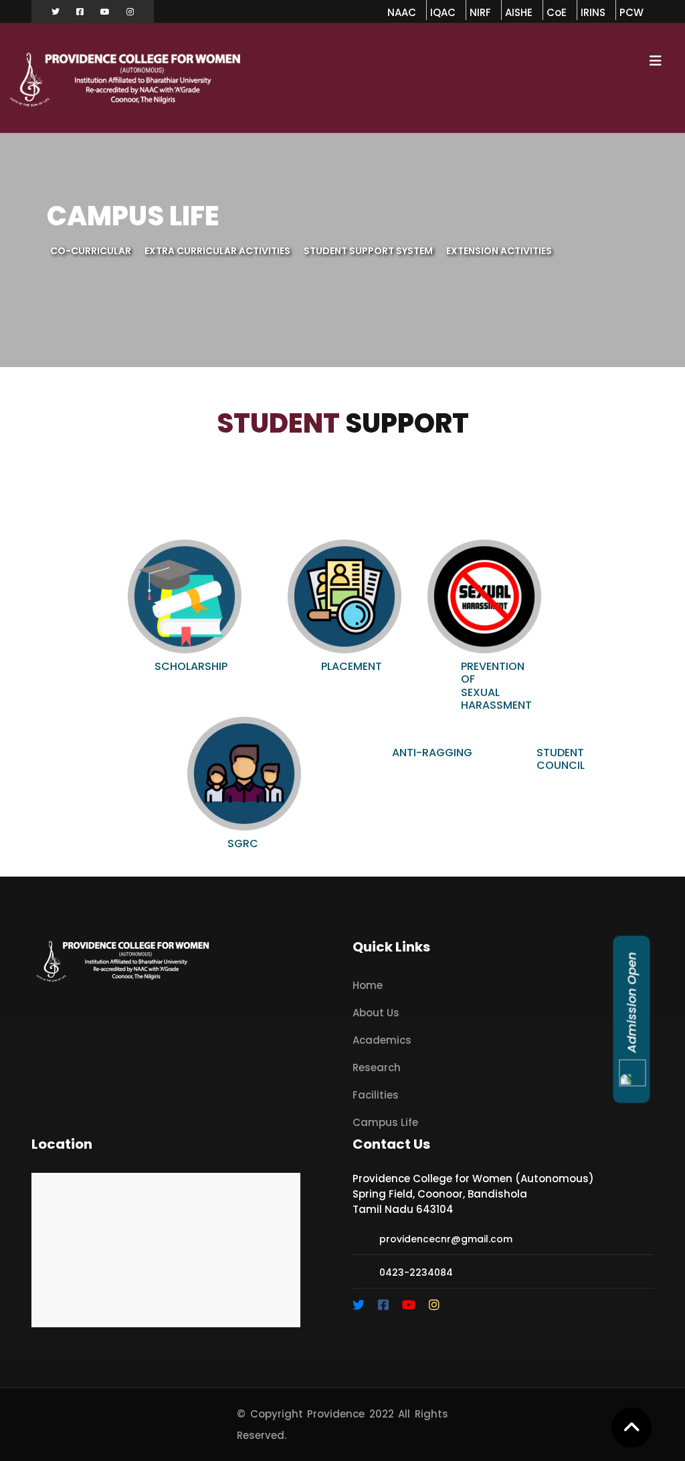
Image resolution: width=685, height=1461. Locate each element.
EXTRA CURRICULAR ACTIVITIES (217, 250)
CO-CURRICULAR (90, 250)
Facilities (376, 1095)
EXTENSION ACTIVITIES (499, 250)
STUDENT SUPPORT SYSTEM (368, 250)
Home (368, 985)
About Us (376, 1013)
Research (377, 1067)
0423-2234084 (416, 1272)
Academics (382, 1040)
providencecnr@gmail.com (445, 1239)
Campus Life (385, 1122)
